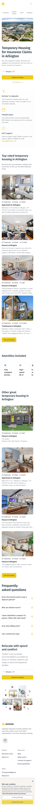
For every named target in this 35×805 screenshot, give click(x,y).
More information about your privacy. (14, 793)
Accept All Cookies (17, 802)
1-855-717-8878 (12, 139)
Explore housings (17, 677)
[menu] (31, 4)
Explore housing (17, 77)
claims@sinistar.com (9, 141)
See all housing (9, 340)
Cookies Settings (17, 797)
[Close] (33, 781)
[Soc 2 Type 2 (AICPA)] (5, 740)
